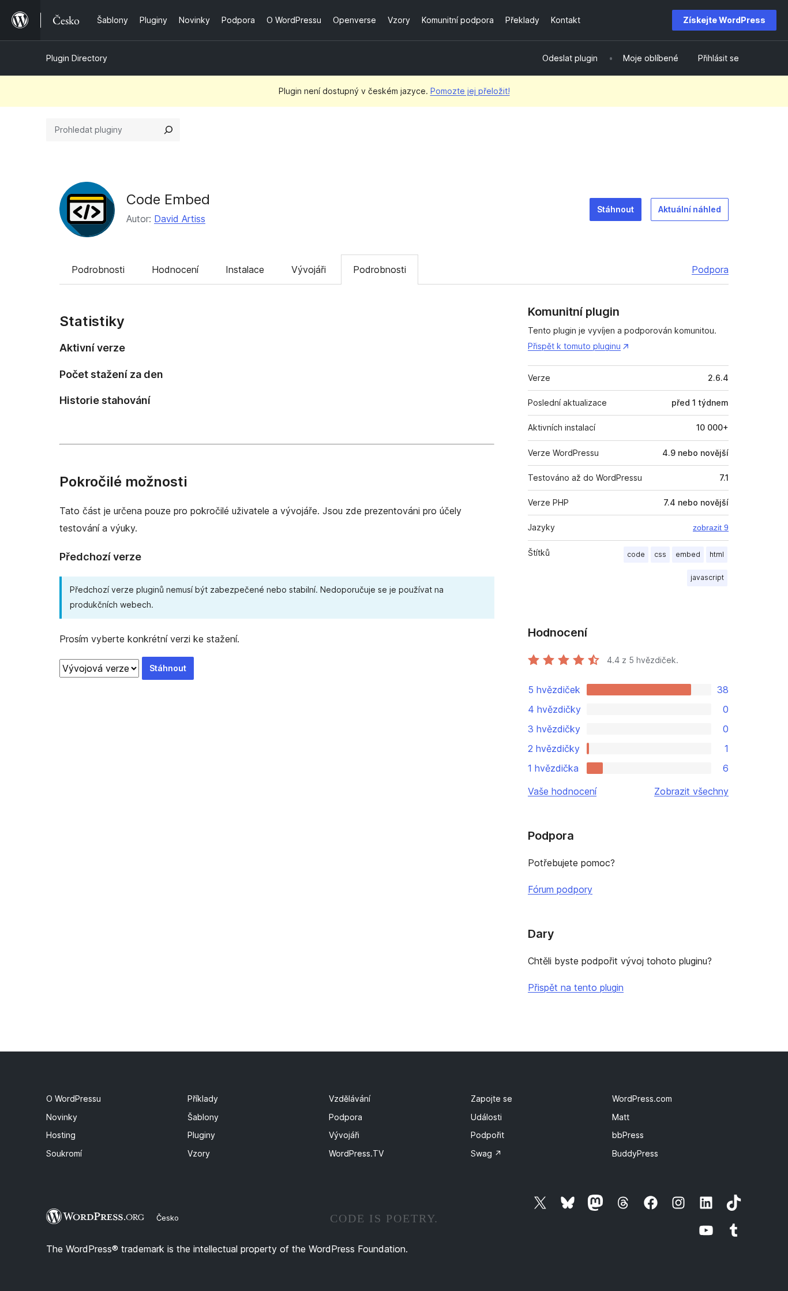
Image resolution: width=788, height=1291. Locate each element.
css (660, 554)
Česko (167, 1217)
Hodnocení (175, 269)
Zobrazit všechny (691, 791)
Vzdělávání (349, 1098)
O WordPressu (73, 1098)
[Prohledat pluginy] (168, 129)
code (636, 554)
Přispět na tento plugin (576, 987)
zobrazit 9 (711, 527)
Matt (620, 1117)
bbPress (628, 1135)
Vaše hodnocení (562, 791)
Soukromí (64, 1153)
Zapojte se (491, 1098)
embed (688, 554)
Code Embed (168, 199)
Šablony (203, 1117)
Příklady (202, 1098)
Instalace (245, 269)
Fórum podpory (560, 889)
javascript (707, 577)
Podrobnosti (98, 269)
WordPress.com (642, 1098)
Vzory (198, 1153)
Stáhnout (615, 209)
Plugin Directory (76, 58)
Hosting (61, 1135)
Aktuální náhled (689, 209)
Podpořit (487, 1135)
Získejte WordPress (724, 20)
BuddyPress (635, 1153)
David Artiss (179, 218)
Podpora (710, 269)
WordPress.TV (356, 1153)
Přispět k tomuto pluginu (574, 346)
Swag (486, 1153)
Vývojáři (308, 269)
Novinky (61, 1117)
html (717, 554)
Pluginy (201, 1135)
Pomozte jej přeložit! (470, 91)
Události (486, 1117)
